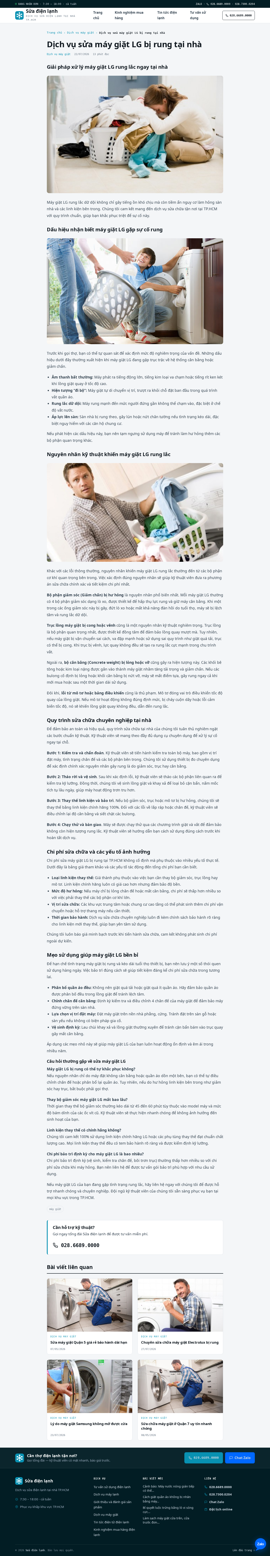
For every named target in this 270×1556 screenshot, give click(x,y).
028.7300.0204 (245, 3)
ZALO (199, 3)
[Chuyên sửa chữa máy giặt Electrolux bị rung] (180, 1305)
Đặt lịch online (220, 1509)
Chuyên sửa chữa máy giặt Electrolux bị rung (180, 1342)
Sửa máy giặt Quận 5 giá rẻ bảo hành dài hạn (88, 1342)
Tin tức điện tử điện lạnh (111, 1522)
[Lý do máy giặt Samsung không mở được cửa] (89, 1386)
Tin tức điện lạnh (167, 15)
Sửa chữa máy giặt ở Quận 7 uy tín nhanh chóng (176, 1426)
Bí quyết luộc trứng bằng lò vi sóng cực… (168, 1510)
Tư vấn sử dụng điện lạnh (112, 1487)
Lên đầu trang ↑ (244, 1550)
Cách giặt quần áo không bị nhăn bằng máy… (167, 1499)
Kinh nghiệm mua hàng (129, 15)
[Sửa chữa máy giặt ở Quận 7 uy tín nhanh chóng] (180, 1386)
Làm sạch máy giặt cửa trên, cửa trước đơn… (166, 1520)
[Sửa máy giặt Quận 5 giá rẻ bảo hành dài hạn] (89, 1305)
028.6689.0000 (219, 3)
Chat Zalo (243, 1457)
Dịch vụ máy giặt (80, 32)
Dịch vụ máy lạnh (106, 1494)
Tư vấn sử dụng (198, 15)
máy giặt (55, 1209)
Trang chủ (98, 15)
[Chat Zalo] (260, 1544)
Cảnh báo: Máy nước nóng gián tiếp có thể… (168, 1488)
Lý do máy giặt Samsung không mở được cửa (88, 1423)
